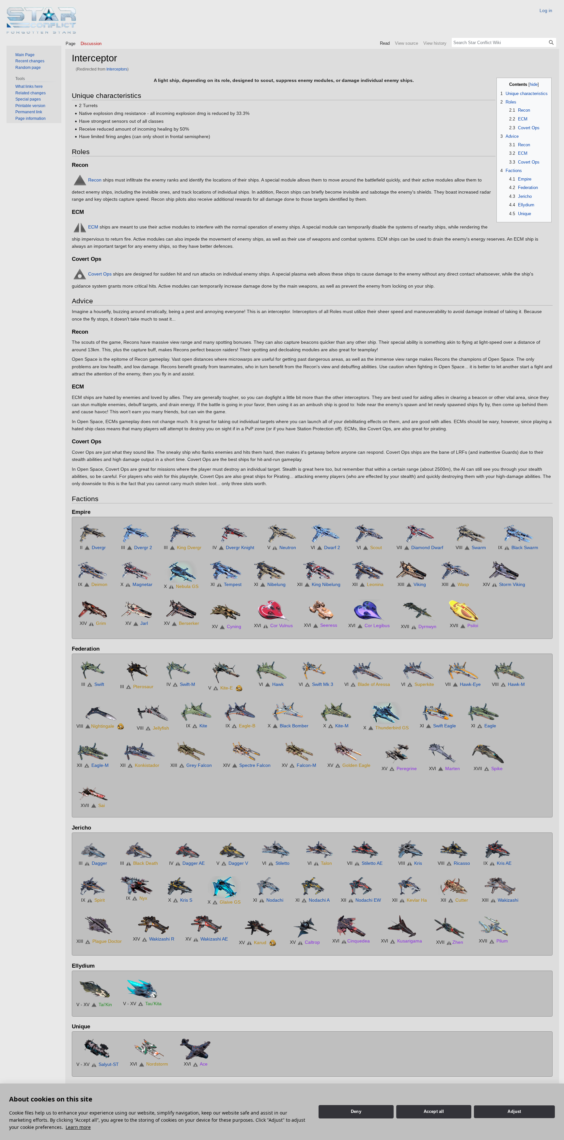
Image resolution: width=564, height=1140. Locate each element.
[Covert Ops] (80, 273)
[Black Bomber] (288, 711)
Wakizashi (508, 900)
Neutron (287, 547)
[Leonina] (368, 570)
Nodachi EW (368, 900)
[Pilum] (493, 925)
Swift (99, 684)
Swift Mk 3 (322, 684)
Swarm (479, 547)
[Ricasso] (453, 848)
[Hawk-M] (508, 670)
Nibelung (276, 584)
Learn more (78, 1127)
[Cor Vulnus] (273, 610)
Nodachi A (319, 900)
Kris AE (504, 863)
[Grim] (92, 609)
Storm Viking (512, 584)
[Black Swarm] (518, 533)
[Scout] (369, 533)
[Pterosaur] (136, 671)
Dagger (99, 863)
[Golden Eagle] (349, 750)
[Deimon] (92, 570)
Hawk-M (516, 684)
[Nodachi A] (312, 886)
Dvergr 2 (143, 547)
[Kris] (410, 848)
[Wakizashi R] (153, 924)
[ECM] (80, 226)
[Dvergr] (92, 533)
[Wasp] (455, 570)
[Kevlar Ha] (409, 886)
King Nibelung (326, 584)
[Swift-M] (180, 670)
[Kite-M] (336, 711)
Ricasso (462, 863)
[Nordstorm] (149, 1049)
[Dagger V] (232, 848)
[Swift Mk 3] (316, 670)
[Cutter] (454, 886)
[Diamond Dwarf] (420, 533)
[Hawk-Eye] (463, 670)
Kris (418, 863)
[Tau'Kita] (142, 988)
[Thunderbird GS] (386, 712)
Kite (203, 725)
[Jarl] (136, 609)
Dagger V (238, 863)
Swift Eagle (444, 725)
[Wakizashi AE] (206, 924)
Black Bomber (294, 725)
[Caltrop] (305, 926)
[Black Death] (139, 848)
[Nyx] (136, 885)
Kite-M (342, 725)
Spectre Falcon (255, 765)
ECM (93, 226)
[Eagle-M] (92, 750)
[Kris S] (180, 886)
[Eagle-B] (240, 711)
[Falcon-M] (299, 750)
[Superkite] (417, 670)
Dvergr (99, 547)
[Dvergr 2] (136, 533)
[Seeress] (320, 610)
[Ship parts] (239, 687)
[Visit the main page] (42, 20)
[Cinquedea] (351, 925)
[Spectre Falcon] (246, 750)
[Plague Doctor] (99, 926)
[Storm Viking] (504, 570)
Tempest (233, 584)
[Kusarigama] (401, 925)
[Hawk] (271, 670)
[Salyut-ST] (97, 1049)
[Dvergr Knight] (233, 533)
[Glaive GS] (224, 887)
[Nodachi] (268, 886)
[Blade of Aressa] (367, 670)
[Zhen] (449, 926)
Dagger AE (193, 863)
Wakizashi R (161, 939)
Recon (95, 179)
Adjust (514, 1111)
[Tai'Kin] (94, 988)
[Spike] (488, 752)
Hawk (278, 684)
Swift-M (187, 684)
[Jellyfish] (152, 712)
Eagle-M (100, 765)
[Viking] (411, 570)
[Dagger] (92, 848)
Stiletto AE (372, 863)
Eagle (490, 725)
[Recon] (80, 179)
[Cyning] (226, 610)
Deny (356, 1111)
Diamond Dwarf (427, 547)
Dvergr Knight (240, 547)
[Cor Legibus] (369, 610)
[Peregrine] (399, 752)
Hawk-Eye (470, 684)
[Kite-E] (226, 671)
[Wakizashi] (500, 886)
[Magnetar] (136, 570)
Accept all (434, 1111)
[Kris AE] (497, 848)
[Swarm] (470, 533)
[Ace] (195, 1049)
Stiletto (282, 863)
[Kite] (196, 711)
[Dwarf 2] (325, 533)
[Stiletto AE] (365, 848)
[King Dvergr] (182, 533)
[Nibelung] (269, 570)
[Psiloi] (463, 610)
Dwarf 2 (332, 547)
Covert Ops (100, 273)
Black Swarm (524, 547)
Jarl (144, 623)
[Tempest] (226, 570)
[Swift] (92, 670)
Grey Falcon (199, 765)
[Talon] (319, 848)
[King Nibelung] (319, 570)
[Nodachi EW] (361, 886)
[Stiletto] (275, 848)
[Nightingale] (101, 711)
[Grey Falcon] (191, 750)
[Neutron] (281, 533)
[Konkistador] (139, 750)
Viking (420, 584)
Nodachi (274, 900)
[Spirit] (92, 886)
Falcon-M (306, 765)
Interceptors (116, 69)
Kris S (186, 900)
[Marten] (444, 752)
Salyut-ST (109, 1064)
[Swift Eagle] (438, 711)
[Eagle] (483, 711)
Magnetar (142, 584)
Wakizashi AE (214, 939)
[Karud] (258, 926)
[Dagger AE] (187, 848)
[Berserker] (181, 609)
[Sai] (92, 791)
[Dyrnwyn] (418, 610)
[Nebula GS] (181, 571)
